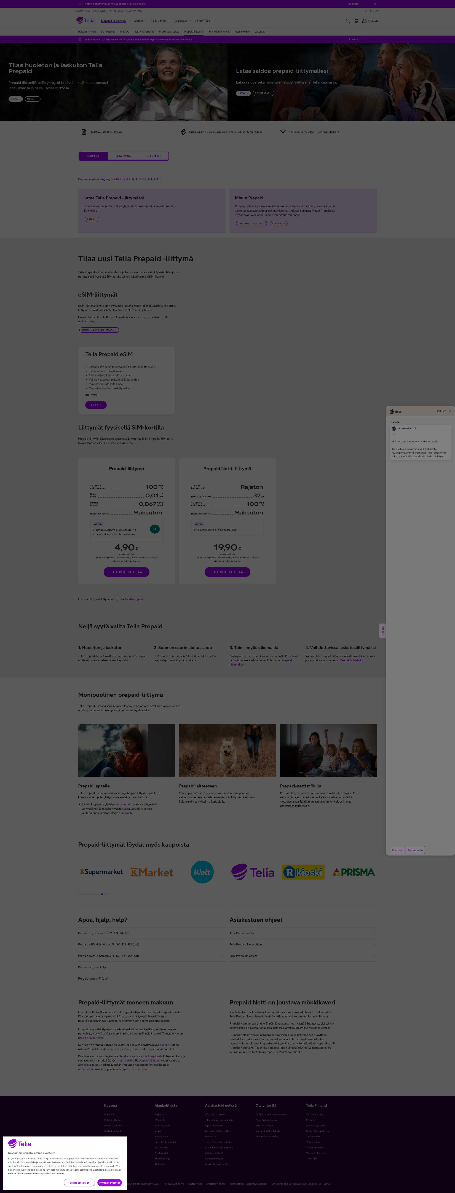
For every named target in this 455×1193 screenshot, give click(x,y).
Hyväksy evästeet (109, 1182)
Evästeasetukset (79, 1182)
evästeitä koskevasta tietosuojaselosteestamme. (36, 1173)
